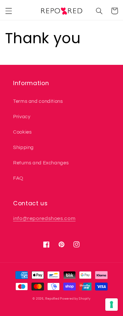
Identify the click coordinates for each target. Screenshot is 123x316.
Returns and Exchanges (41, 162)
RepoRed (52, 298)
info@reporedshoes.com (44, 218)
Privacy (21, 116)
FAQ (18, 178)
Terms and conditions (38, 101)
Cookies (22, 132)
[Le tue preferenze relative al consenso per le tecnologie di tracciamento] (111, 304)
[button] (8, 10)
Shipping (23, 147)
